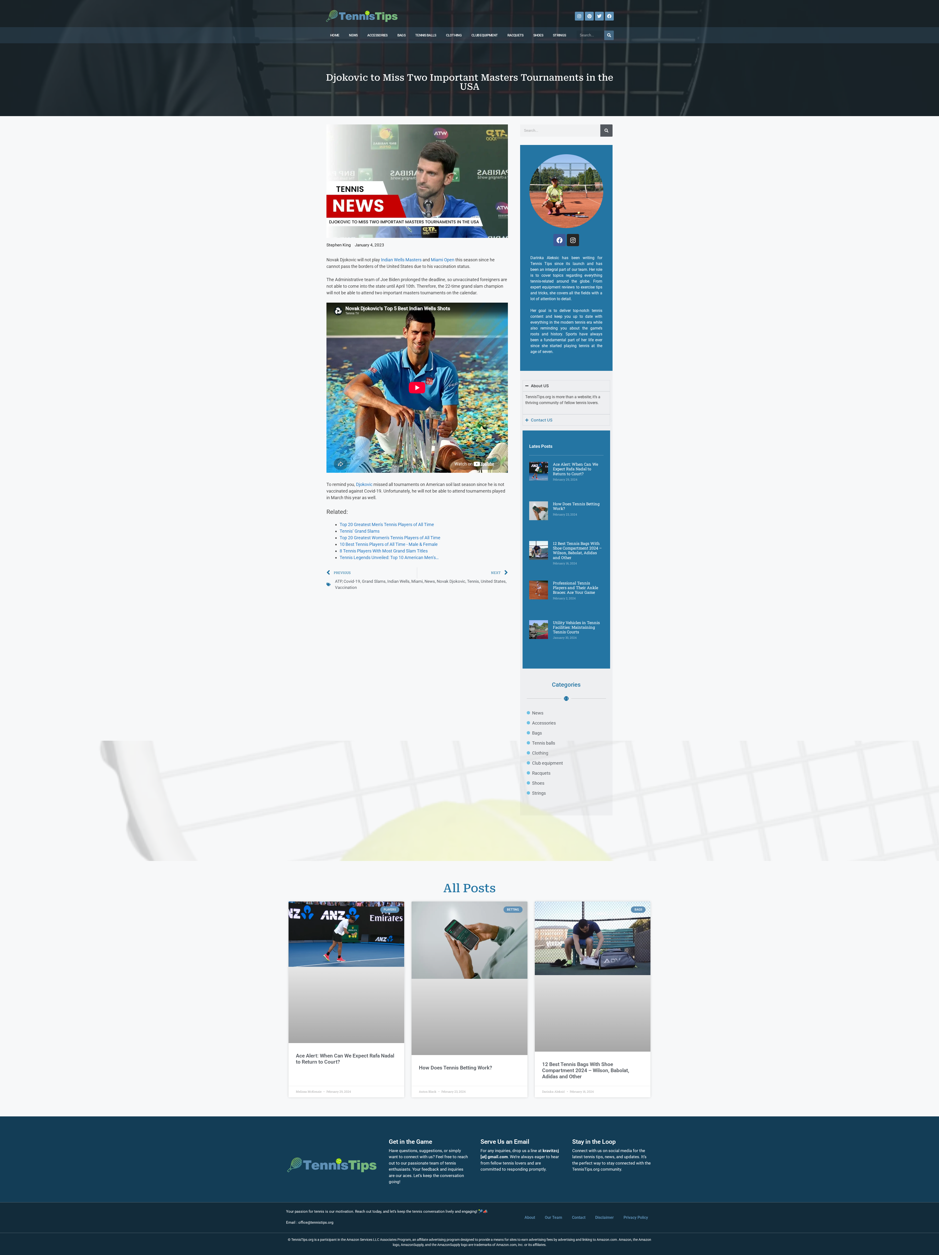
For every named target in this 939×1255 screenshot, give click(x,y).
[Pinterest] (589, 16)
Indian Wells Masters (401, 259)
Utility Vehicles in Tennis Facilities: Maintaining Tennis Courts (576, 627)
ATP (338, 581)
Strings (559, 35)
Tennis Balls (425, 35)
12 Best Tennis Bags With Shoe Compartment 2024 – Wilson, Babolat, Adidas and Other (577, 550)
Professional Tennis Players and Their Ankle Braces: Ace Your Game (575, 587)
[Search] (609, 35)
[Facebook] (609, 16)
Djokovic (364, 484)
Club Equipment (484, 35)
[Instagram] (579, 16)
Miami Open (442, 259)
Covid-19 (352, 581)
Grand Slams (374, 581)
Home (334, 35)
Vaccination (346, 587)
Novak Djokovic (451, 581)
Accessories (377, 35)
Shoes (538, 35)
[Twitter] (599, 16)
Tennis (473, 581)
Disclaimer (604, 1217)
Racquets (515, 35)
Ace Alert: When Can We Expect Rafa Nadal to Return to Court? (575, 469)
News (353, 35)
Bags (401, 35)
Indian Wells (398, 581)
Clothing (454, 35)
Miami (417, 581)
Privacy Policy (636, 1217)
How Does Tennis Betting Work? (576, 506)
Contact (578, 1217)
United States (493, 581)
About (530, 1217)
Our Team (553, 1217)
